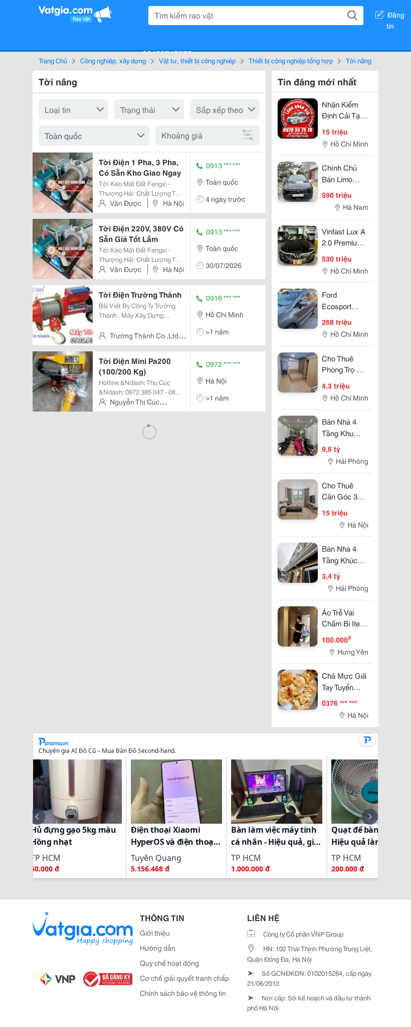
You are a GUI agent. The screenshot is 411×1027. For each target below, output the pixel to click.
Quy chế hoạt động (169, 963)
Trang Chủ (53, 60)
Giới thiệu (155, 933)
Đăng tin (395, 17)
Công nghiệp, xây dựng (113, 60)
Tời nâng (358, 60)
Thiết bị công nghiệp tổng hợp (291, 60)
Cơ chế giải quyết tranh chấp (184, 978)
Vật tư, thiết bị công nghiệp (197, 60)
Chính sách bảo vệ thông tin (183, 993)
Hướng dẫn (157, 948)
